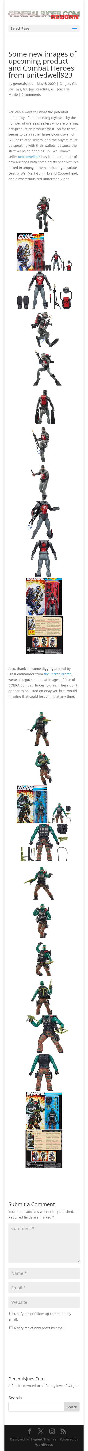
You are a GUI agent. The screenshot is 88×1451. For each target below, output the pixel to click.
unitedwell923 (29, 156)
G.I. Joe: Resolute (36, 89)
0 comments (31, 94)
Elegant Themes (43, 1439)
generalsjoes (23, 83)
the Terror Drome (57, 674)
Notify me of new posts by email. (39, 1328)
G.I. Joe (64, 83)
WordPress (44, 1444)
